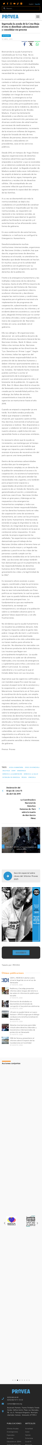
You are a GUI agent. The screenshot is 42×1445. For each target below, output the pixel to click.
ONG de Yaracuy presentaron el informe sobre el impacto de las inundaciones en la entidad (22, 1040)
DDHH (13, 771)
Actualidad (6, 35)
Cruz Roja (6, 771)
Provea (24, 777)
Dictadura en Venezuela (11, 777)
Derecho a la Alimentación (12, 774)
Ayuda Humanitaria (16, 767)
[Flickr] (21, 4)
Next (38, 846)
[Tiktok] (18, 4)
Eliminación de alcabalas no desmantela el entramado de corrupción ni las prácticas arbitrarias (25, 1003)
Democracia (21, 771)
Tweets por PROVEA (11, 965)
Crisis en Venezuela (32, 767)
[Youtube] (14, 4)
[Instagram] (11, 4)
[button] (37, 16)
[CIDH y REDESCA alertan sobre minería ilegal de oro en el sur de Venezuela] (5, 980)
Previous (3, 846)
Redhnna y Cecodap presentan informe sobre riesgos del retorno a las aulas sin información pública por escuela (24, 992)
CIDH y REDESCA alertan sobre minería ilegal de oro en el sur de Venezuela (23, 980)
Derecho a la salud (31, 774)
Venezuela (32, 777)
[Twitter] (4, 4)
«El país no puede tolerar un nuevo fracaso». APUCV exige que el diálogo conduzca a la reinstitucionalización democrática (24, 1015)
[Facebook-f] (8, 4)
